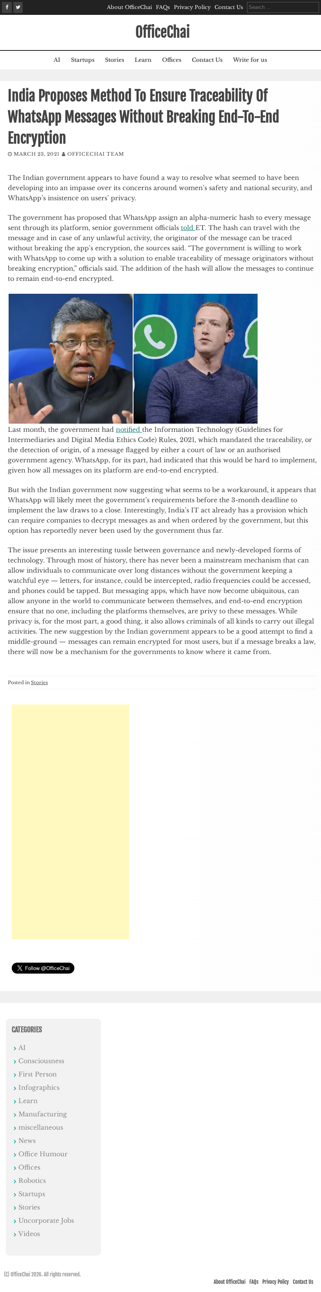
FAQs (163, 7)
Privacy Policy (192, 7)
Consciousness (41, 1061)
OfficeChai (162, 32)
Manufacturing (42, 1114)
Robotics (32, 1180)
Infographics (39, 1087)
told (188, 228)
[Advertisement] (70, 821)
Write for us (250, 59)
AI (57, 59)
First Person (37, 1074)
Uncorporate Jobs (46, 1220)
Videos (29, 1234)
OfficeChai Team (95, 154)
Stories (114, 59)
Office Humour (43, 1154)
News (27, 1141)
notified (129, 429)
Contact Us (229, 7)
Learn (143, 59)
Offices (171, 59)
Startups (82, 59)
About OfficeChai (129, 7)
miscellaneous (40, 1127)
